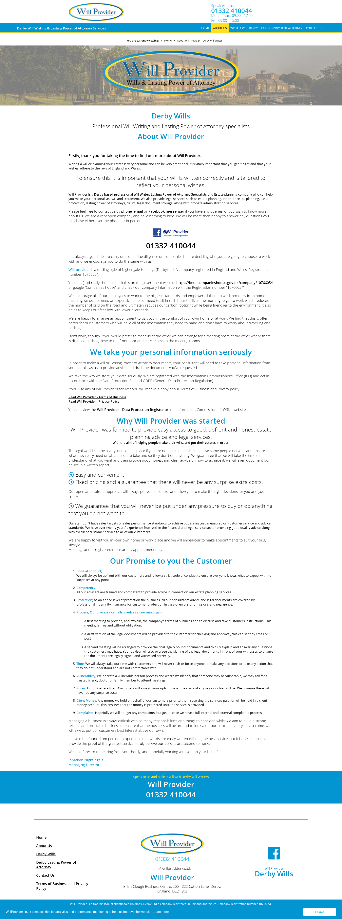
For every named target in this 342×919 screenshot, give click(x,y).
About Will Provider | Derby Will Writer (199, 40)
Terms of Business (51, 883)
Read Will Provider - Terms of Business (97, 397)
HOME (205, 28)
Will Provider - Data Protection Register (130, 409)
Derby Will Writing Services (61, 28)
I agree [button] (319, 911)
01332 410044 (231, 10)
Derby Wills (46, 854)
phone (126, 211)
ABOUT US (220, 28)
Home (168, 40)
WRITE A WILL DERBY (244, 28)
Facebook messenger (166, 211)
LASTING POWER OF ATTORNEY (281, 28)
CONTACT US (314, 28)
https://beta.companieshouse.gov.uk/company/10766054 (224, 282)
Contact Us (45, 875)
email (138, 211)
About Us (44, 845)
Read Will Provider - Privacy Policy (93, 401)
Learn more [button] (161, 911)
